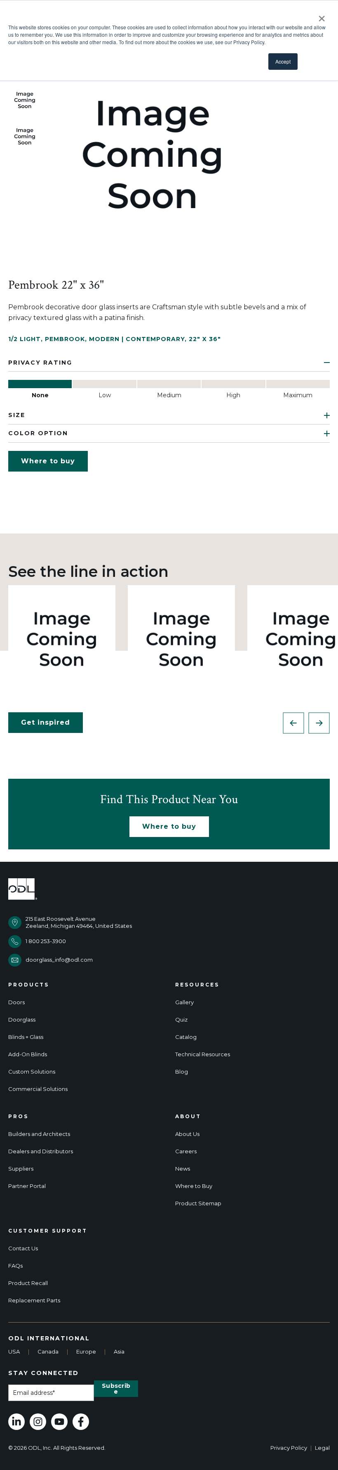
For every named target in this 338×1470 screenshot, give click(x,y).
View (62, 639)
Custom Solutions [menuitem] (31, 1071)
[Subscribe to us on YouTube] (59, 1421)
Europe (86, 1351)
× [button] (321, 15)
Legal (322, 1447)
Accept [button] (283, 61)
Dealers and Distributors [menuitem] (40, 1151)
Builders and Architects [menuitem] (39, 1134)
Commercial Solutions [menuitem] (38, 1089)
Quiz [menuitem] (181, 1019)
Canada (48, 1351)
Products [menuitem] (28, 985)
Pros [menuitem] (18, 1116)
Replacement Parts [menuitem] (34, 1300)
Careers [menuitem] (186, 1151)
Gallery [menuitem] (184, 1002)
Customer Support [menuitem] (47, 1231)
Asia (119, 1351)
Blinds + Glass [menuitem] (25, 1037)
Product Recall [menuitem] (28, 1283)
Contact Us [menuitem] (23, 1248)
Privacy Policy (288, 1447)
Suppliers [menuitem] (20, 1168)
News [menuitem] (182, 1168)
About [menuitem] (188, 1116)
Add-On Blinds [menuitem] (27, 1054)
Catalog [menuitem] (186, 1037)
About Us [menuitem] (187, 1134)
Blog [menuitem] (181, 1071)
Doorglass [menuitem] (21, 1019)
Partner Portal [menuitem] (27, 1186)
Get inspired (45, 722)
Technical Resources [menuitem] (202, 1054)
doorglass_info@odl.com (59, 959)
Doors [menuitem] (16, 1002)
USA (14, 1351)
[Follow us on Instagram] (38, 1421)
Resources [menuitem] (197, 985)
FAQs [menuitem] (15, 1265)
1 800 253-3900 (46, 941)
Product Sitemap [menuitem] (198, 1203)
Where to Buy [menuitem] (193, 1186)
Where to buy (48, 461)
